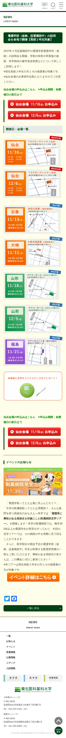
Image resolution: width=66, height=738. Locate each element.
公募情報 (10, 657)
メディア (10, 663)
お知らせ (10, 641)
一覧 (8, 636)
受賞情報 (10, 652)
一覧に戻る (33, 608)
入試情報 (10, 668)
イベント (10, 646)
